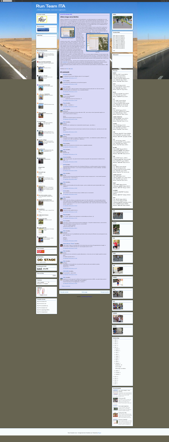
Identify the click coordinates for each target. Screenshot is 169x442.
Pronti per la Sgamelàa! (122, 419)
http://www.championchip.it (42, 312)
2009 (115, 341)
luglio (117, 359)
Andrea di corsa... (42, 186)
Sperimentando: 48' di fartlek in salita (49, 229)
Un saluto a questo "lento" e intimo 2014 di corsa (46, 211)
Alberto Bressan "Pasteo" (69, 243)
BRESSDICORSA (42, 158)
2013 (115, 376)
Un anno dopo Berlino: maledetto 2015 (45, 196)
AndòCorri (40, 130)
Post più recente (64, 292)
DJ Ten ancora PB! (121, 398)
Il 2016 (39, 168)
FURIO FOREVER (42, 228)
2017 (115, 383)
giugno (117, 357)
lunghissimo (65, 62)
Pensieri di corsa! (41, 121)
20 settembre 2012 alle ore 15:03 (70, 106)
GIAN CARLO (66, 271)
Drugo (64, 86)
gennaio (117, 348)
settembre (117, 363)
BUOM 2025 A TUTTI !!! (48, 95)
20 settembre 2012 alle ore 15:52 (70, 140)
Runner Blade (41, 177)
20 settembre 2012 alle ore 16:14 (70, 146)
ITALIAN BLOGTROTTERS (44, 85)
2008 (115, 340)
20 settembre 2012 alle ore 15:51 (70, 132)
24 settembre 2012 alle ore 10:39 (70, 248)
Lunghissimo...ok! (118, 364)
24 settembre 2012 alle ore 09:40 (70, 240)
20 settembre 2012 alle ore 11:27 (70, 78)
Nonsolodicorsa (41, 209)
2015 (115, 380)
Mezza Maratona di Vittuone (49, 201)
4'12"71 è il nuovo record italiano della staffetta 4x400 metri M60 (49, 142)
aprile (117, 354)
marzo (117, 352)
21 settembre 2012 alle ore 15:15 (70, 205)
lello (64, 190)
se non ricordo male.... (42, 237)
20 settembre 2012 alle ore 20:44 (70, 170)
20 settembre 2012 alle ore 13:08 (70, 84)
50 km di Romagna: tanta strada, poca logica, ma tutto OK (49, 179)
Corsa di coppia (118, 366)
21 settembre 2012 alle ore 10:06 (70, 188)
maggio (117, 356)
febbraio (117, 350)
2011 (115, 345)
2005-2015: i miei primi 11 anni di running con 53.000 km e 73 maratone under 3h (48, 188)
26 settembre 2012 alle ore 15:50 (70, 283)
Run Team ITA (50, 5)
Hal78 (64, 164)
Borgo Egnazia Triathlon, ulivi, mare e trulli (48, 123)
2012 (115, 347)
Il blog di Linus (41, 167)
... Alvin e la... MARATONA (44, 94)
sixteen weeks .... (41, 52)
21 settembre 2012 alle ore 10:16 (70, 194)
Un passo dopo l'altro (42, 218)
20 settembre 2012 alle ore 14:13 (70, 91)
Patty (64, 94)
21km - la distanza (42, 112)
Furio (64, 220)
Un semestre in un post (48, 219)
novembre (118, 372)
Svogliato (40, 173)
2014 (115, 378)
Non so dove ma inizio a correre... (45, 195)
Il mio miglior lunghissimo (123, 406)
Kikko (64, 109)
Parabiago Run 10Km (122, 412)
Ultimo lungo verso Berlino (120, 368)
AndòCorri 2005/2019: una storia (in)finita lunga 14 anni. (49, 132)
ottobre (117, 370)
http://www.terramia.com (41, 301)
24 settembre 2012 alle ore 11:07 (70, 268)
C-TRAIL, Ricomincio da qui (49, 104)
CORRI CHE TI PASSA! (43, 215)
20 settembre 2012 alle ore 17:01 (70, 154)
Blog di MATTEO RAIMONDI (44, 62)
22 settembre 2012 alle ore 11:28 (70, 211)
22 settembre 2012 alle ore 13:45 (70, 218)
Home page (84, 292)
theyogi (65, 157)
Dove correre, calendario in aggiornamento (46, 63)
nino (64, 80)
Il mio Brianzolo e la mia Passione (48, 77)
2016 (115, 382)
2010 (115, 343)
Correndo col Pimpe (42, 140)
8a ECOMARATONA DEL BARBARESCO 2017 (48, 150)
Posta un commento (66, 286)
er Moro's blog (41, 66)
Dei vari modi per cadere (48, 113)
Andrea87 (65, 74)
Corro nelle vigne (41, 172)
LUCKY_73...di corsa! (42, 75)
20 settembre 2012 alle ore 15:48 (70, 119)
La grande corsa (41, 149)
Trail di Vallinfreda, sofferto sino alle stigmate (48, 238)
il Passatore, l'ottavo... (47, 67)
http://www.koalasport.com (42, 307)
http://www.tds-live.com (41, 303)
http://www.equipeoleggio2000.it (43, 309)
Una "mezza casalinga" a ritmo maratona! (124, 391)
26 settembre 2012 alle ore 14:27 (70, 274)
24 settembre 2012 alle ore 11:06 (70, 258)
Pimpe (64, 103)
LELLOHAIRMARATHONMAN (45, 200)
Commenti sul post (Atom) (86, 296)
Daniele (65, 208)
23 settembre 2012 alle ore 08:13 (70, 228)
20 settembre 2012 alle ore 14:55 (70, 100)
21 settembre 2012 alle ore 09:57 (70, 179)
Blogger (99, 432)
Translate (46, 283)
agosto (117, 361)
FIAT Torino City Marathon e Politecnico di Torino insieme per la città (49, 55)
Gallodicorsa (41, 103)
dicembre (117, 374)
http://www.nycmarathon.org (42, 305)
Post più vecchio (105, 292)
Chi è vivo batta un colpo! (48, 86)
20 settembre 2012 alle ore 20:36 (70, 161)
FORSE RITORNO (47, 159)
